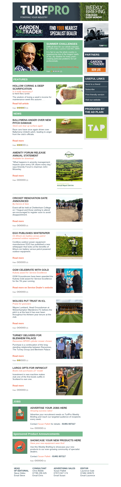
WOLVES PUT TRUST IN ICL (29, 301)
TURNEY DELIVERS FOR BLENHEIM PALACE (27, 337)
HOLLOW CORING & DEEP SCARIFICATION (28, 87)
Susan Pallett (44, 424)
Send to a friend (92, 84)
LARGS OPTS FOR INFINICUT (30, 368)
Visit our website (92, 100)
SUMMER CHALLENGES (61, 43)
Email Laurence (87, 475)
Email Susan (59, 475)
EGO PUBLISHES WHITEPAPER (31, 233)
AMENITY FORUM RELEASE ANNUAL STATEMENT (29, 154)
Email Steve (19, 475)
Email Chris (37, 475)
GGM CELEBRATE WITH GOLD (31, 269)
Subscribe (90, 89)
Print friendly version (94, 94)
